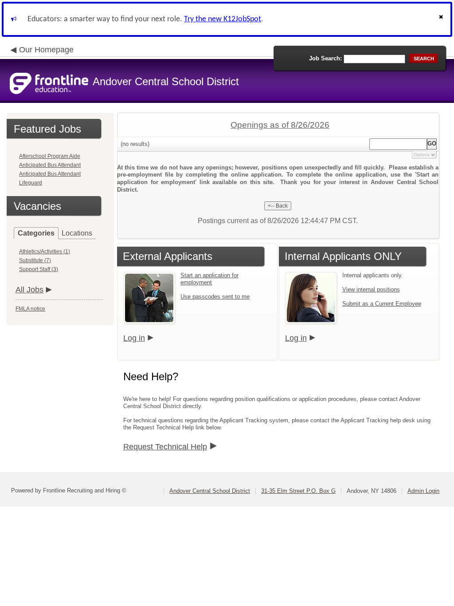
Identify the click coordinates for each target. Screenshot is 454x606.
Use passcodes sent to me (215, 296)
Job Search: (325, 58)
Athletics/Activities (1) (44, 251)
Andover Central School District (209, 491)
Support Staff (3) (38, 269)
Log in (134, 338)
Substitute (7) (35, 260)
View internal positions (371, 289)
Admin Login (423, 491)
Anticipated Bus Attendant (50, 165)
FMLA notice (30, 309)
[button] (442, 19)
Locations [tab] (77, 233)
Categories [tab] (36, 233)
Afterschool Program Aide (49, 156)
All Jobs (29, 289)
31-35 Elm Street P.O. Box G (298, 491)
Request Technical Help (165, 447)
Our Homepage (46, 49)
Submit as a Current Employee (381, 303)
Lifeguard (30, 183)
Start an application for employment (209, 279)
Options (422, 154)
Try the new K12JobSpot (222, 19)
